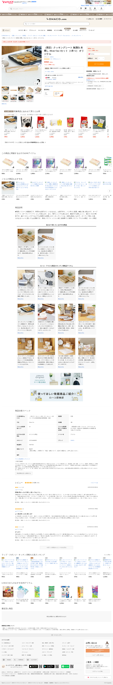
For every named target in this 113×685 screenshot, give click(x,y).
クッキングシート (76, 35)
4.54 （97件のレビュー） (55, 59)
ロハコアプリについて (16, 667)
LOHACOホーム (6, 35)
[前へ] (2, 66)
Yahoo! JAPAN (85, 5)
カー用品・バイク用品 (47, 655)
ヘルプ (109, 5)
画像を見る (4, 103)
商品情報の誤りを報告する (24, 473)
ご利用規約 (68, 672)
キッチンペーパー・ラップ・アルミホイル (59, 35)
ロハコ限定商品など (6, 642)
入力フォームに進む (97, 671)
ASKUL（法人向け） (73, 673)
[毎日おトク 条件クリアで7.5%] (56, 14)
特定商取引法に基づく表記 (24, 673)
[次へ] (40, 66)
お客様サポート (17, 672)
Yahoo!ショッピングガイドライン (62, 682)
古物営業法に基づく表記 (49, 673)
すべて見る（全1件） (49, 71)
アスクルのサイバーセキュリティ (9, 673)
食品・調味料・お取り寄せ (48, 642)
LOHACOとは (10, 672)
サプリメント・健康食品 (47, 649)
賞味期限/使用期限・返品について (95, 88)
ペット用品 (4, 652)
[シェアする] (35, 83)
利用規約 (46, 682)
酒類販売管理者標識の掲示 (37, 673)
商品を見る (20, 258)
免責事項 (51, 682)
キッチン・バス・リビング (68, 645)
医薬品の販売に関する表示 (62, 673)
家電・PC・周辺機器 (26, 655)
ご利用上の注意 (45, 672)
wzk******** (18, 489)
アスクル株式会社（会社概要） (9, 675)
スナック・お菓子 (66, 642)
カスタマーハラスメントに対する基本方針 (31, 672)
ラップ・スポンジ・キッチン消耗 (36, 35)
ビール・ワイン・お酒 (27, 645)
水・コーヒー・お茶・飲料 (8, 645)
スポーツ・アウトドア (47, 652)
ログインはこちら (49, 86)
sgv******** (18, 511)
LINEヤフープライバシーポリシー (19, 682)
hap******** (18, 529)
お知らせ (4, 672)
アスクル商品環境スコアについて (22, 459)
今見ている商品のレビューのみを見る (56, 547)
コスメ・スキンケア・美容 (28, 642)
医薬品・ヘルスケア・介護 (68, 649)
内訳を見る (80, 77)
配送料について (91, 80)
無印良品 (64, 655)
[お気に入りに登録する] (39, 83)
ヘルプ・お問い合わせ (97, 655)
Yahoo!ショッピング (6, 682)
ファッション (25, 652)
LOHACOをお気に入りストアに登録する (99, 677)
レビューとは (94, 482)
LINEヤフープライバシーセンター (35, 682)
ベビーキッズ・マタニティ (28, 649)
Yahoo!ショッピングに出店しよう (98, 5)
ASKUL (52, 57)
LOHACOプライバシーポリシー (57, 672)
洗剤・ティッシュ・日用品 (19, 35)
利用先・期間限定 (53, 79)
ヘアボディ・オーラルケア (8, 649)
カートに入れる (99, 64)
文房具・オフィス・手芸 (67, 652)
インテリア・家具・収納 (7, 655)
